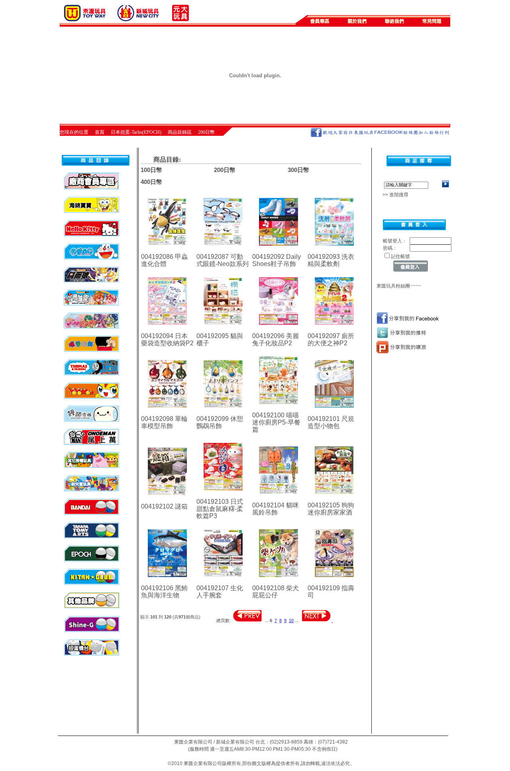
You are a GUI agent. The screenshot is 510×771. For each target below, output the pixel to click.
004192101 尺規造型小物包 (331, 422)
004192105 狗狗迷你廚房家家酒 (331, 509)
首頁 (99, 132)
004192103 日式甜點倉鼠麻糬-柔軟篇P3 (219, 508)
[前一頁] (247, 620)
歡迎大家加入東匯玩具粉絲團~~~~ (379, 286)
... (267, 620)
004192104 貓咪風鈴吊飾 (275, 509)
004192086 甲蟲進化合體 (164, 260)
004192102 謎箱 (164, 506)
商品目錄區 (180, 132)
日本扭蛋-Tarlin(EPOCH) (136, 132)
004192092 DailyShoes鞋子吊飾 (276, 260)
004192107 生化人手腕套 (219, 592)
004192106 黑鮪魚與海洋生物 (164, 592)
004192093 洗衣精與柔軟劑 (331, 260)
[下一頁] (317, 620)
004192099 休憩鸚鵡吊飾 (219, 422)
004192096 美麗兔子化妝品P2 (275, 339)
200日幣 (206, 132)
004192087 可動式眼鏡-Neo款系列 (222, 260)
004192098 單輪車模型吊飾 (164, 422)
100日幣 (151, 169)
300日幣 (298, 169)
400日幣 (151, 181)
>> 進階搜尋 (393, 195)
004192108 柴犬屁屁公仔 (275, 592)
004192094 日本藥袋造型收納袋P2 (167, 339)
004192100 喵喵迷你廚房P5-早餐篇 (276, 422)
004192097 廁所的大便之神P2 (331, 339)
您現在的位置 (74, 132)
